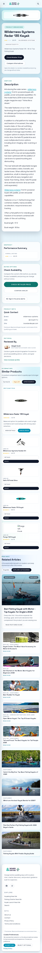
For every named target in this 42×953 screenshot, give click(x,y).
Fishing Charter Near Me (13, 899)
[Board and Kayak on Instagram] (12, 886)
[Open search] (38, 4)
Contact (7, 918)
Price (6, 461)
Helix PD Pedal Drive (10, 480)
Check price (24, 430)
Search (6, 905)
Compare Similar (21, 291)
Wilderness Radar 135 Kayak (16, 414)
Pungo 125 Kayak (9, 537)
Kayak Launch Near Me (12, 902)
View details (10, 430)
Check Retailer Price (14, 57)
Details (7, 457)
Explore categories (21, 570)
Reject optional (24, 945)
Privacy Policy (9, 921)
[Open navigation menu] (4, 4)
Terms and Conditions (12, 924)
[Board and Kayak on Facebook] (6, 886)
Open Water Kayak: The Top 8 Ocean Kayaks (19, 718)
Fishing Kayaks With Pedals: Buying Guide (18, 854)
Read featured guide (14, 625)
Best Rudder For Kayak (11, 695)
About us (7, 915)
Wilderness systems (12, 190)
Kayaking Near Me (10, 896)
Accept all (9, 945)
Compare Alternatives (15, 63)
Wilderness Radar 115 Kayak (13, 507)
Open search (29, 382)
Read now (7, 651)
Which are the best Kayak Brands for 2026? (19, 800)
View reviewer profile (12, 360)
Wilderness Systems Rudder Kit (14, 451)
